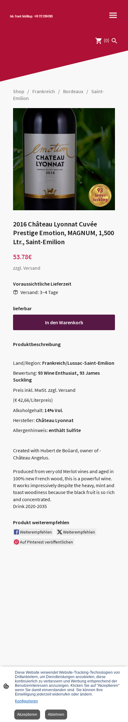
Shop (18, 91)
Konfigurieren (26, 701)
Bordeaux (73, 91)
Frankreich (43, 91)
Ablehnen (56, 714)
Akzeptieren (27, 714)
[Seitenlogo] (34, 21)
